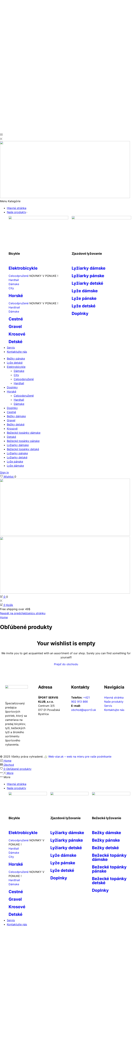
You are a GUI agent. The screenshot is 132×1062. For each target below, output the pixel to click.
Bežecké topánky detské (23, 449)
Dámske (14, 284)
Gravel (15, 326)
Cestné (16, 318)
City (11, 288)
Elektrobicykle (23, 268)
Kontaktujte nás (17, 351)
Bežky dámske (16, 416)
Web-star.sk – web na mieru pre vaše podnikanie (79, 756)
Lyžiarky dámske (88, 268)
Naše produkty (16, 212)
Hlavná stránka (16, 208)
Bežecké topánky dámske (23, 432)
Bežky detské (15, 424)
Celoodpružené (19, 276)
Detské (15, 341)
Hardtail (14, 280)
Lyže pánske (84, 298)
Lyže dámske (85, 290)
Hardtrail (14, 307)
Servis (11, 347)
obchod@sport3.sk (83, 710)
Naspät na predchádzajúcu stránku (22, 613)
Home (4, 617)
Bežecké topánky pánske (23, 441)
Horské (16, 295)
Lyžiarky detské (87, 283)
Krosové (17, 334)
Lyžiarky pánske (88, 275)
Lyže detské (83, 305)
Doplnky (80, 313)
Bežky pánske (16, 358)
